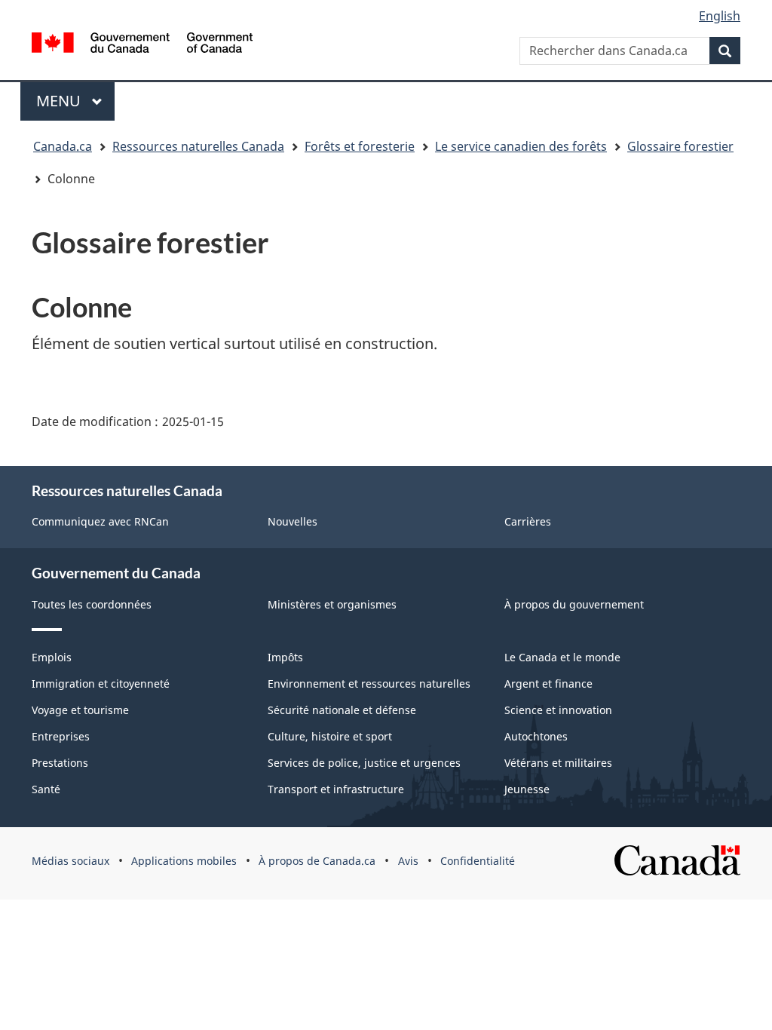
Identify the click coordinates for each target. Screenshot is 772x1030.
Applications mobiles (184, 861)
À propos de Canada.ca (317, 861)
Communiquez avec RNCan (100, 521)
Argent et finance (548, 683)
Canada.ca (62, 146)
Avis (408, 861)
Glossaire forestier (680, 146)
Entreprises (61, 736)
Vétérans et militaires (558, 763)
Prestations (60, 763)
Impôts (285, 657)
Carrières (527, 521)
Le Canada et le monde (562, 657)
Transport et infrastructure (336, 789)
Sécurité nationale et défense (342, 710)
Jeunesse (527, 789)
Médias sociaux (70, 861)
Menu (75, 100)
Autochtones (536, 736)
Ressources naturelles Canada (198, 146)
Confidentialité (477, 861)
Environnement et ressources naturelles (369, 683)
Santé (46, 789)
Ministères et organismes (332, 604)
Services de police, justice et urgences (364, 763)
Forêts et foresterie (360, 146)
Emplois (52, 657)
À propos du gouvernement (574, 604)
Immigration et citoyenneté (101, 683)
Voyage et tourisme (80, 710)
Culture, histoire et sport (330, 736)
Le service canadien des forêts (521, 146)
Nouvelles (292, 521)
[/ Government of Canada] (142, 42)
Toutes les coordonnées (92, 604)
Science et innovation (558, 710)
